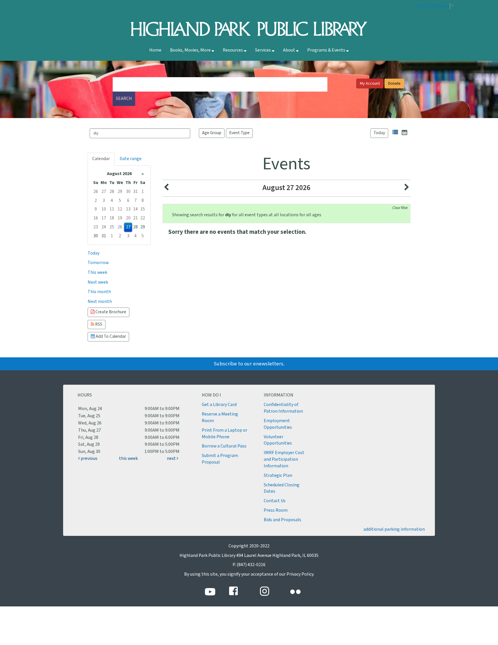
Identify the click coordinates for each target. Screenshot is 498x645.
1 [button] (143, 192)
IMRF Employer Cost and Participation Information (284, 459)
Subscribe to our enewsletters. (249, 363)
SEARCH (124, 99)
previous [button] (88, 459)
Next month (100, 302)
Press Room (276, 510)
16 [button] (95, 218)
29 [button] (120, 192)
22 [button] (142, 218)
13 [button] (128, 209)
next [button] (172, 459)
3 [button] (104, 201)
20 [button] (128, 218)
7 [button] (135, 201)
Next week (98, 282)
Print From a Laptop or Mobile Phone (224, 433)
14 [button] (135, 209)
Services (263, 50)
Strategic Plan (278, 476)
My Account (370, 83)
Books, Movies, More (191, 50)
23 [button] (95, 227)
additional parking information (394, 529)
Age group (211, 133)
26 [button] (95, 192)
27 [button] (103, 192)
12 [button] (120, 209)
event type (239, 133)
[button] (395, 132)
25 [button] (112, 227)
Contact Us (275, 501)
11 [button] (112, 209)
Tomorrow (98, 263)
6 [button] (128, 201)
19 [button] (120, 218)
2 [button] (96, 201)
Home (155, 50)
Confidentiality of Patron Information (283, 408)
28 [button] (112, 192)
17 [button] (103, 218)
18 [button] (112, 218)
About (289, 50)
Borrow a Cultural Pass (224, 446)
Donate (394, 83)
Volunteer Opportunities (278, 440)
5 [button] (120, 201)
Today (379, 133)
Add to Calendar (110, 336)
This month (99, 292)
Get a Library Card (219, 405)
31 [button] (135, 192)
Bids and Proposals (282, 520)
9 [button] (96, 209)
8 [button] (143, 201)
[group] (119, 205)
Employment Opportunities (278, 424)
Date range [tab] (131, 159)
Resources (233, 50)
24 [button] (103, 227)
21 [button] (135, 218)
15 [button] (142, 209)
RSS (98, 324)
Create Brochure (110, 312)
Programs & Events (326, 50)
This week (97, 273)
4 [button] (112, 201)
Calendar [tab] (101, 159)
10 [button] (103, 209)
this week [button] (128, 459)
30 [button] (128, 192)
